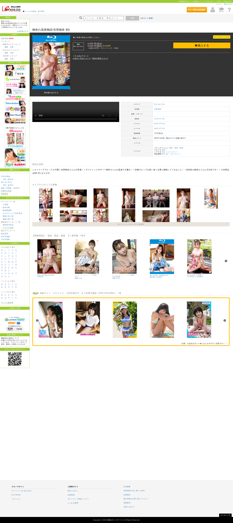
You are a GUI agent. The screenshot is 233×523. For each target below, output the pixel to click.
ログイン (219, 4)
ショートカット (172, 152)
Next (226, 261)
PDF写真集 (5, 237)
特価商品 (4, 194)
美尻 (163, 150)
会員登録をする (22, 31)
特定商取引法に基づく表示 (134, 491)
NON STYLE (159, 124)
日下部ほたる (191, 276)
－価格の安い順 (7, 216)
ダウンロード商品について (78, 499)
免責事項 (127, 503)
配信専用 (4, 234)
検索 (132, 18)
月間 (11, 47)
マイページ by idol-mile (22, 491)
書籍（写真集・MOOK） (11, 188)
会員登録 (71, 495)
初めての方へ (228, 4)
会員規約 (127, 495)
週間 (6, 47)
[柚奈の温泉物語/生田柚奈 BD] (46, 208)
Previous (36, 261)
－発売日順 (5, 207)
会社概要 (127, 487)
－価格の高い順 (7, 219)
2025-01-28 (159, 119)
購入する (203, 45)
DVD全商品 (5, 176)
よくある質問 (73, 503)
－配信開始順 (6, 210)
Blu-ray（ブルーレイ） (171, 154)
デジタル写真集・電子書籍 (34, 11)
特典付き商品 (6, 191)
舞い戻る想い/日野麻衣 (195, 275)
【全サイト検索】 (147, 18)
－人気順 (4, 204)
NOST (173, 138)
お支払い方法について (82, 58)
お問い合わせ (129, 507)
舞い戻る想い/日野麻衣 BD (159, 275)
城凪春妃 (153, 277)
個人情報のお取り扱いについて (136, 499)
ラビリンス (58, 293)
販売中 (10, 179)
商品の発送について (100, 58)
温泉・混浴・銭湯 (176, 148)
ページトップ (225, 515)
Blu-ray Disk (6, 182)
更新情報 (4, 38)
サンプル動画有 (7, 303)
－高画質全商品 (7, 225)
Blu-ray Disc (159, 104)
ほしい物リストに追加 (221, 37)
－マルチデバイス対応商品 (11, 213)
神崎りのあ (78, 278)
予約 (4, 179)
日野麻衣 (159, 277)
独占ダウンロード (8, 231)
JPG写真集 (5, 239)
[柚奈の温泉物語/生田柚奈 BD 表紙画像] (51, 62)
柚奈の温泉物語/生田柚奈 (45, 275)
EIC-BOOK (16, 495)
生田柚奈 (157, 109)
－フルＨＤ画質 (7, 228)
